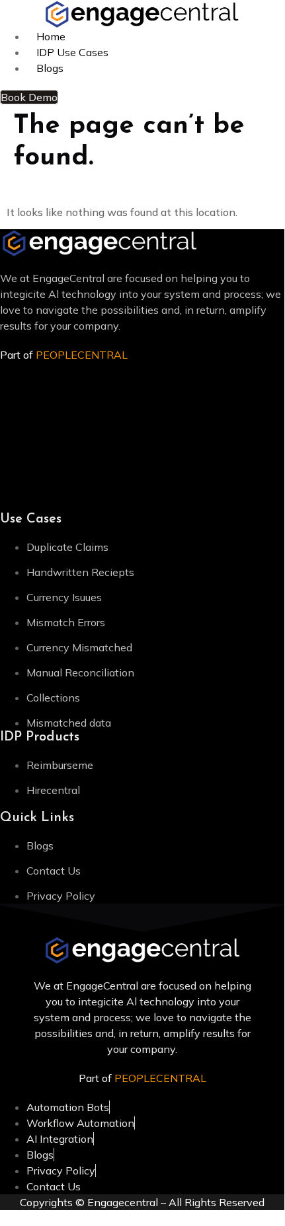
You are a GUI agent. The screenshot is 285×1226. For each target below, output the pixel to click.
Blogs (49, 68)
